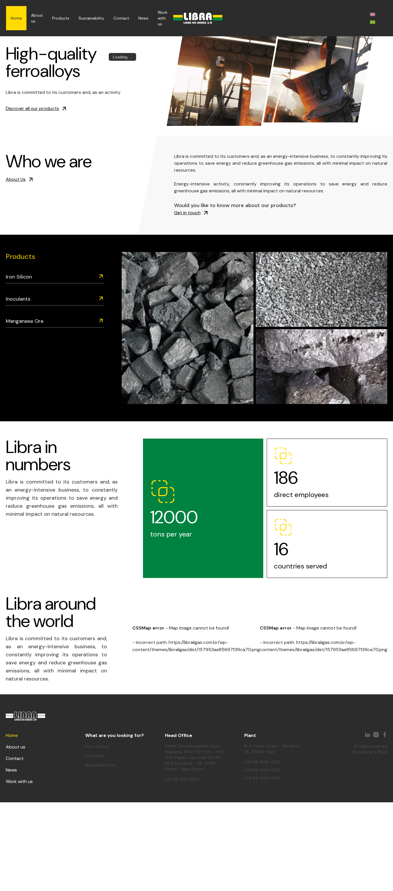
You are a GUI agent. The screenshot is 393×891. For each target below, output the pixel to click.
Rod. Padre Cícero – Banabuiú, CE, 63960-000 (272, 748)
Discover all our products (32, 108)
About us (15, 747)
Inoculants (18, 298)
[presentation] (187, 128)
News (143, 18)
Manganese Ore (24, 321)
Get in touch (187, 213)
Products (60, 18)
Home (16, 18)
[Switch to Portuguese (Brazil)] (372, 22)
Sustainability (91, 18)
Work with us (162, 18)
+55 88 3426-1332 (261, 762)
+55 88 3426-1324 (262, 778)
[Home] (197, 18)
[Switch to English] (372, 14)
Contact (121, 18)
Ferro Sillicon (97, 746)
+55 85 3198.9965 (182, 779)
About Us (16, 179)
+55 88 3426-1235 (262, 770)
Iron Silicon (19, 276)
